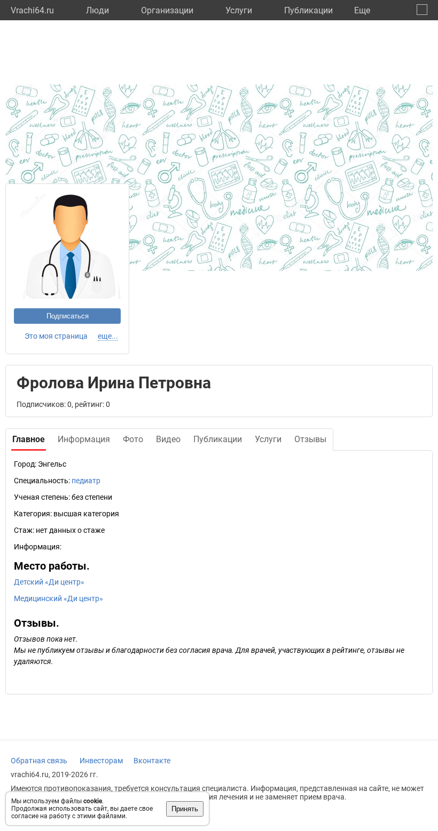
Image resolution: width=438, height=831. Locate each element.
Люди (97, 10)
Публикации (308, 10)
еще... (108, 336)
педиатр (86, 480)
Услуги (238, 10)
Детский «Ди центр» (49, 582)
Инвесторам (101, 760)
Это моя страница (56, 336)
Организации (167, 10)
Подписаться (67, 316)
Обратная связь (39, 760)
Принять (184, 809)
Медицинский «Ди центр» (58, 598)
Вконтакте (152, 760)
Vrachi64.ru (32, 10)
